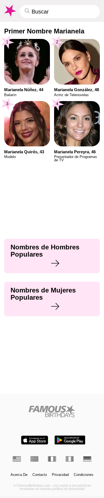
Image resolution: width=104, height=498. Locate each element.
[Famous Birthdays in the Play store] (70, 440)
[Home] (52, 411)
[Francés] (52, 459)
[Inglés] (17, 459)
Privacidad (60, 474)
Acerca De (19, 474)
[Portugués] (35, 459)
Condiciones (83, 474)
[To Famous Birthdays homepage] (9, 11)
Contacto (39, 474)
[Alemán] (87, 459)
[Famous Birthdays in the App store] (34, 440)
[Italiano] (70, 459)
